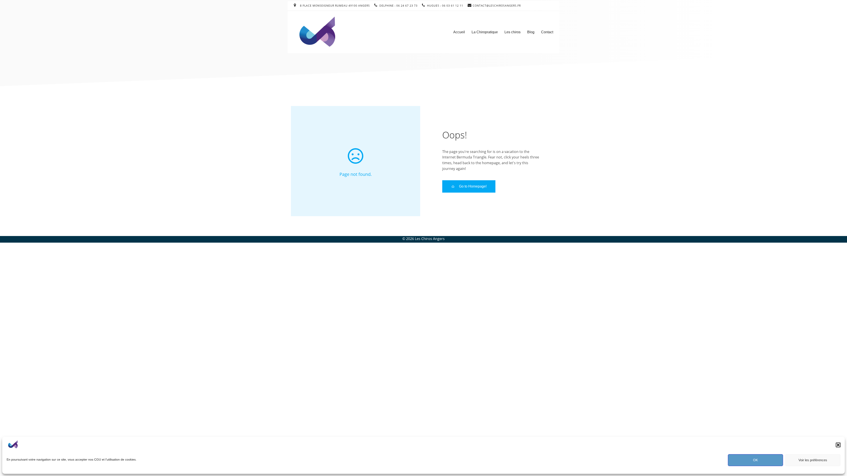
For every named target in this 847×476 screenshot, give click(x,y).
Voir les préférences (812, 460)
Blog (530, 32)
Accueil (459, 32)
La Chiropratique (485, 32)
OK (755, 460)
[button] (838, 445)
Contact (547, 32)
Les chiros (512, 32)
